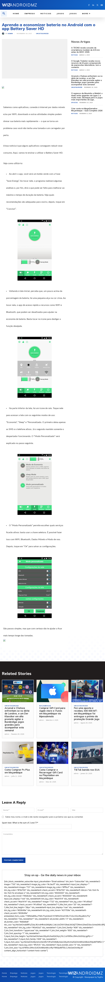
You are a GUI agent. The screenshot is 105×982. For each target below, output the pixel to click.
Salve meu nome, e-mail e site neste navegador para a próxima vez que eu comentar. (44, 817)
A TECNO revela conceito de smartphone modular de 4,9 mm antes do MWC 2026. (85, 50)
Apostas (74, 102)
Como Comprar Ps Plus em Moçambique (17, 771)
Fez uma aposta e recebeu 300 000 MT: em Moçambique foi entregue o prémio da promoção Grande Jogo (86, 714)
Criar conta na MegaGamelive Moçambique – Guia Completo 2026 (86, 109)
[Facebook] (89, 4)
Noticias (74, 55)
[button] (4, 14)
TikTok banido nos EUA (87, 769)
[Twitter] (97, 4)
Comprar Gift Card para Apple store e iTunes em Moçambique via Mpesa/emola (52, 712)
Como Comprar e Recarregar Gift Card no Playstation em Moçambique (50, 774)
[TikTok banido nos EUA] (87, 753)
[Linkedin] (93, 4)
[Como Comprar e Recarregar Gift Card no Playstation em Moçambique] (52, 753)
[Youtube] (101, 4)
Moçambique (45, 706)
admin (10, 33)
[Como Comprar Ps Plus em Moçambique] (17, 753)
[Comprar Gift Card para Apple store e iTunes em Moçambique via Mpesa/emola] (52, 691)
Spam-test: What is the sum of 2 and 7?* (20, 822)
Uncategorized (42, 33)
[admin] (3, 33)
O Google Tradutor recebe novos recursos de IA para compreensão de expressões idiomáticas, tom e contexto (86, 64)
